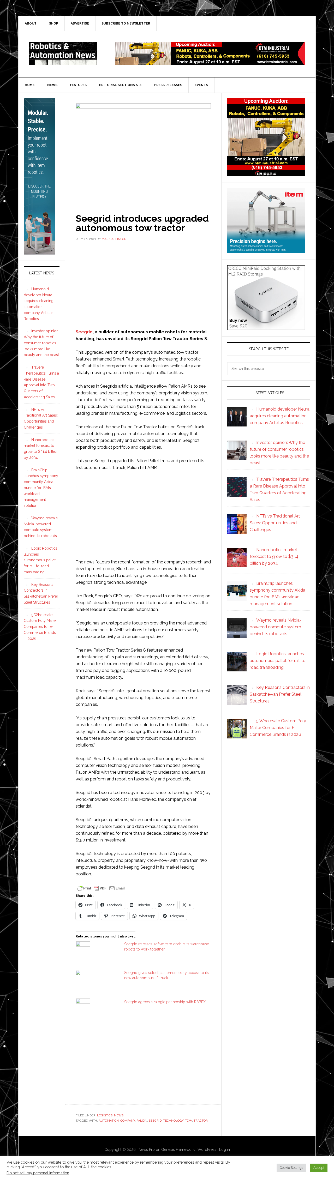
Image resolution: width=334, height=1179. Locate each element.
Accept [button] (318, 1168)
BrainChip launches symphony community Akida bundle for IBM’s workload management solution (41, 488)
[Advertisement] (143, 284)
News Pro (147, 1149)
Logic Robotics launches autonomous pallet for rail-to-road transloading (40, 560)
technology (173, 1120)
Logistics (104, 1115)
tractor (201, 1120)
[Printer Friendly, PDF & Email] (101, 888)
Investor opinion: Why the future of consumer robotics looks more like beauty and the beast (41, 343)
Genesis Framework (178, 1149)
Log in (224, 1149)
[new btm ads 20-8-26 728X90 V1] (210, 62)
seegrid (155, 1120)
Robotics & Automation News (63, 53)
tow (188, 1120)
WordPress (207, 1149)
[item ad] (266, 250)
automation (109, 1120)
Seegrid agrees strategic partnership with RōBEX (165, 1002)
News (118, 1115)
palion (141, 1120)
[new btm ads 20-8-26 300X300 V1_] (266, 173)
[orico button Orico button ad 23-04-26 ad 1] (266, 327)
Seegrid (84, 331)
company (127, 1120)
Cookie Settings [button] (291, 1168)
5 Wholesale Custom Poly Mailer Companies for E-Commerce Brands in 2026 (40, 627)
